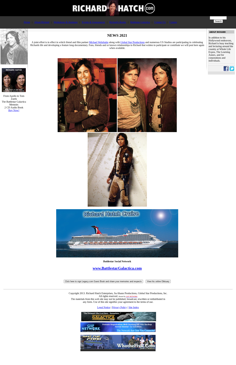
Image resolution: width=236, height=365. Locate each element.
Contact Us (160, 22)
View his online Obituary (158, 281)
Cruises (173, 22)
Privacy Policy (119, 307)
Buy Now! (13, 110)
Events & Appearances (93, 22)
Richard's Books (117, 22)
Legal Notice (103, 307)
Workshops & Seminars (66, 22)
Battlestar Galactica (140, 22)
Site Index (134, 307)
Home (27, 22)
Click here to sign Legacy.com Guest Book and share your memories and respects (103, 281)
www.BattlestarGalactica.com (117, 268)
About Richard (41, 22)
